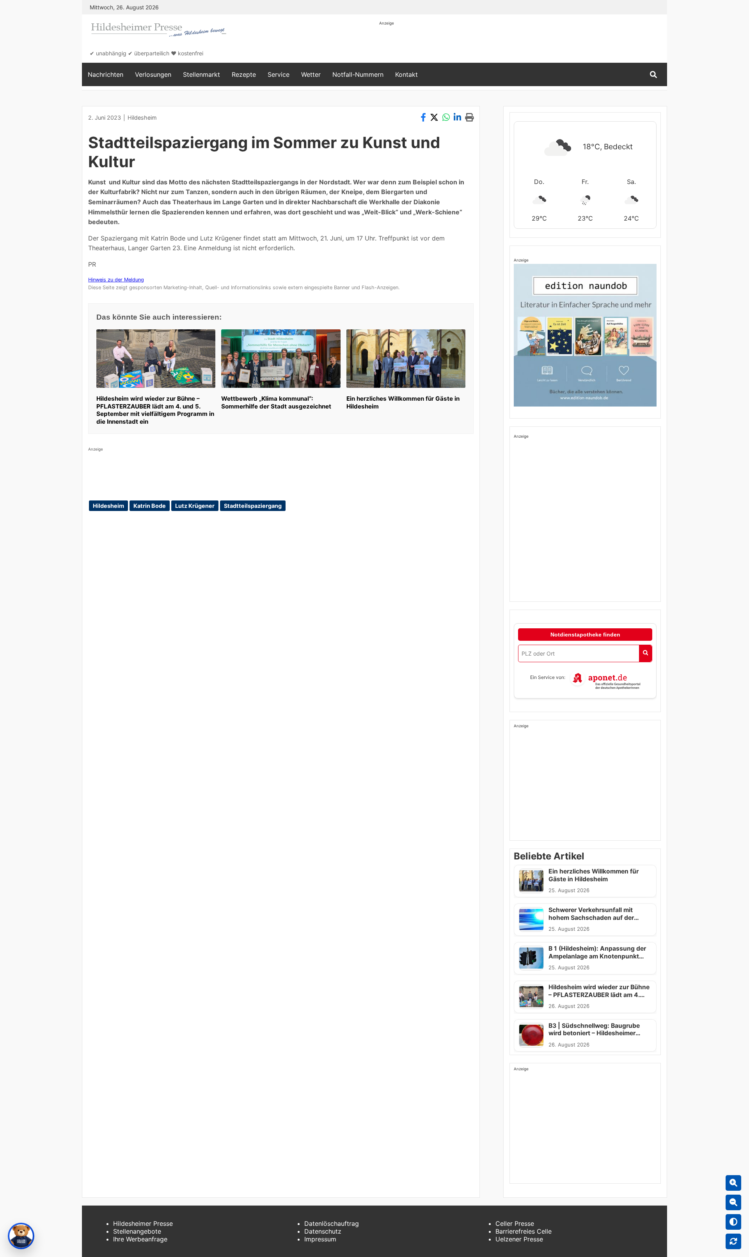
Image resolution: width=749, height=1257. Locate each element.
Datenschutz (322, 1231)
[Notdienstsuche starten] (645, 653)
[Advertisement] (521, 43)
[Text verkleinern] (733, 1202)
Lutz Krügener (195, 505)
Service (278, 74)
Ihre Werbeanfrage (140, 1239)
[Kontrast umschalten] (733, 1222)
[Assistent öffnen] (21, 1236)
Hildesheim (142, 117)
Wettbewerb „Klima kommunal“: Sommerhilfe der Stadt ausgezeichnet (276, 402)
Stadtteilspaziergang (253, 505)
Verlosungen (153, 74)
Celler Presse (514, 1223)
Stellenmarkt (201, 74)
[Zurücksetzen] (733, 1241)
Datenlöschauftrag (331, 1223)
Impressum (320, 1239)
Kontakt (406, 74)
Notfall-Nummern (357, 74)
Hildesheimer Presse (143, 1223)
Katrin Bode (149, 505)
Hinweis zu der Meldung (116, 280)
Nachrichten (105, 74)
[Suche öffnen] (653, 74)
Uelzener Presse (519, 1239)
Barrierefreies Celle (523, 1231)
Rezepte (244, 74)
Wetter (311, 74)
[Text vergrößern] (733, 1183)
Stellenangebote (137, 1231)
